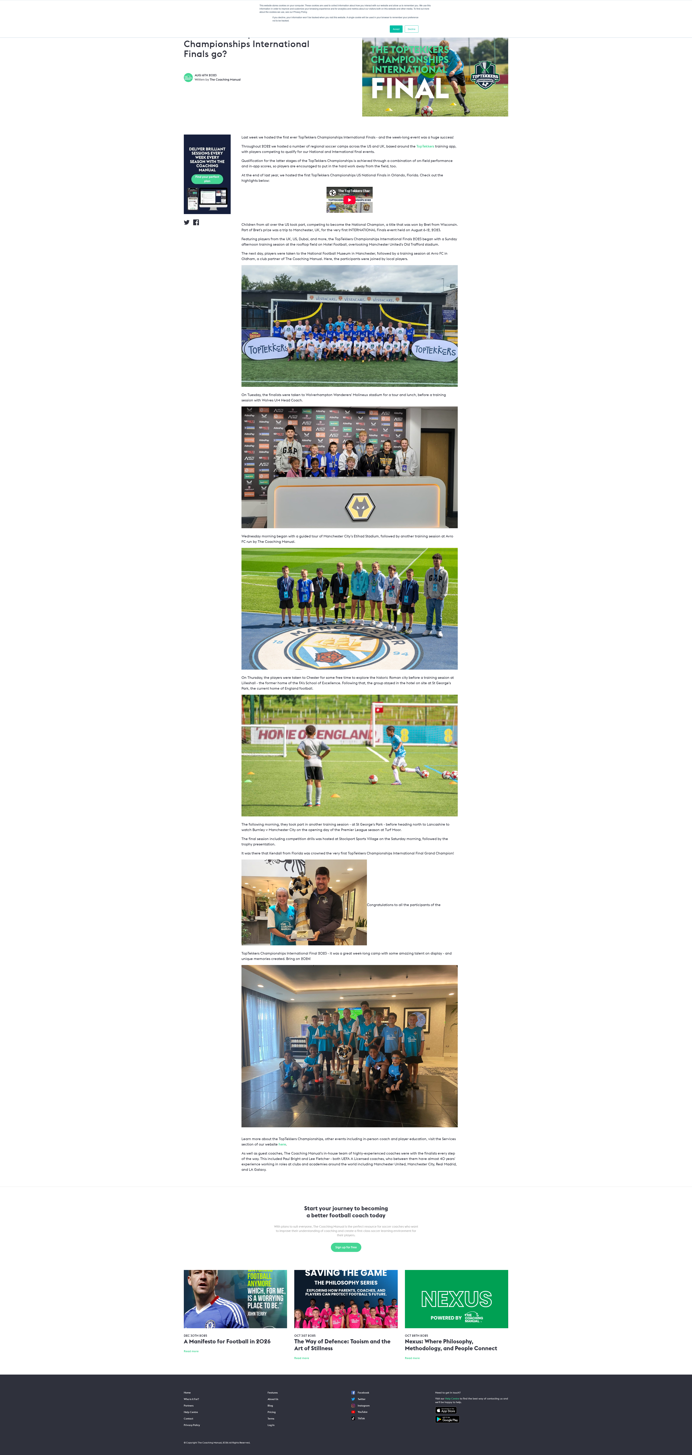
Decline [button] (411, 28)
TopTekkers (425, 146)
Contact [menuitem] (188, 1418)
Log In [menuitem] (271, 1425)
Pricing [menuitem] (272, 1412)
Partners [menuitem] (189, 1405)
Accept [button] (396, 28)
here (282, 1144)
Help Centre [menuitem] (191, 1412)
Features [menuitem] (273, 1392)
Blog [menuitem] (270, 1405)
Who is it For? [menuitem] (191, 1399)
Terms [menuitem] (271, 1418)
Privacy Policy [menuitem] (192, 1425)
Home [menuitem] (187, 1392)
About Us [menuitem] (273, 1399)
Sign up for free (346, 1247)
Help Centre (452, 1398)
